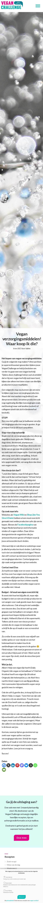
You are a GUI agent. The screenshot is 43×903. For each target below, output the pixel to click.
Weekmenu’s (12, 868)
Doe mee (22, 837)
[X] (8, 765)
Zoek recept (11, 861)
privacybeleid (10, 900)
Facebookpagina (25, 524)
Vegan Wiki (18, 514)
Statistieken (19, 884)
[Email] (4, 770)
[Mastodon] (22, 765)
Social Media (8, 891)
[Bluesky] (26, 765)
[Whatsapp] (35, 765)
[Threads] (31, 765)
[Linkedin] (13, 765)
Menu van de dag (13, 865)
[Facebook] (4, 765)
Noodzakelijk (14, 877)
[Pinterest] (17, 765)
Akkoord (21, 897)
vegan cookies (34, 900)
